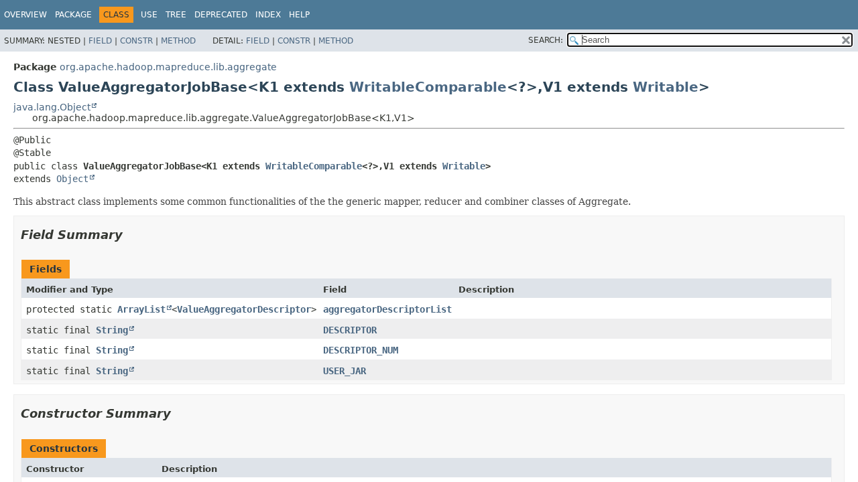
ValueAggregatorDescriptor (244, 309)
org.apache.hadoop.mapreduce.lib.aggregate (168, 67)
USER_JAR (344, 371)
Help (299, 14)
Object (72, 178)
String (112, 330)
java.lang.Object (51, 107)
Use (149, 14)
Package (73, 14)
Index (268, 14)
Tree (176, 14)
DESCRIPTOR (350, 330)
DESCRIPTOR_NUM (360, 350)
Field (100, 41)
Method (178, 41)
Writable (665, 87)
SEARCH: (545, 40)
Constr (136, 41)
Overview (25, 14)
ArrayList (141, 309)
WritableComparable (428, 87)
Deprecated (220, 14)
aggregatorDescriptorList (387, 309)
